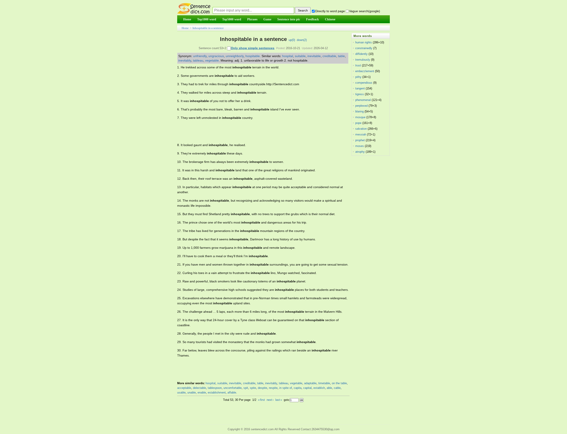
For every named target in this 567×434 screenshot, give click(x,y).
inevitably (184, 60)
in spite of (285, 388)
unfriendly (200, 56)
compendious (363, 82)
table (341, 56)
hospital (287, 56)
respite (273, 388)
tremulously (362, 59)
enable (202, 392)
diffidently (361, 54)
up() (292, 40)
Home (185, 28)
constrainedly (363, 48)
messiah (360, 134)
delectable (199, 388)
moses (359, 146)
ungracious (216, 56)
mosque (360, 117)
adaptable (310, 383)
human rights (363, 42)
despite (262, 388)
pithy (358, 77)
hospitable (252, 56)
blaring (359, 111)
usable (181, 392)
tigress (359, 94)
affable (231, 392)
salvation (361, 128)
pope (358, 123)
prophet (360, 140)
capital (307, 388)
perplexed (361, 105)
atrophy (360, 151)
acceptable (184, 388)
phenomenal (363, 100)
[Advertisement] (257, 131)
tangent (360, 88)
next (270, 399)
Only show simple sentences (252, 48)
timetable (324, 383)
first (261, 399)
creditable (329, 56)
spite (253, 388)
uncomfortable (232, 388)
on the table (339, 383)
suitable (300, 56)
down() (302, 40)
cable (337, 388)
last (278, 399)
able (329, 388)
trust (358, 65)
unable (191, 392)
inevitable (314, 56)
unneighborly (235, 56)
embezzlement (364, 71)
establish (319, 388)
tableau (198, 60)
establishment (217, 392)
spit (245, 388)
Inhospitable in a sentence (208, 28)
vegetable (212, 60)
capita (297, 388)
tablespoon (215, 388)
